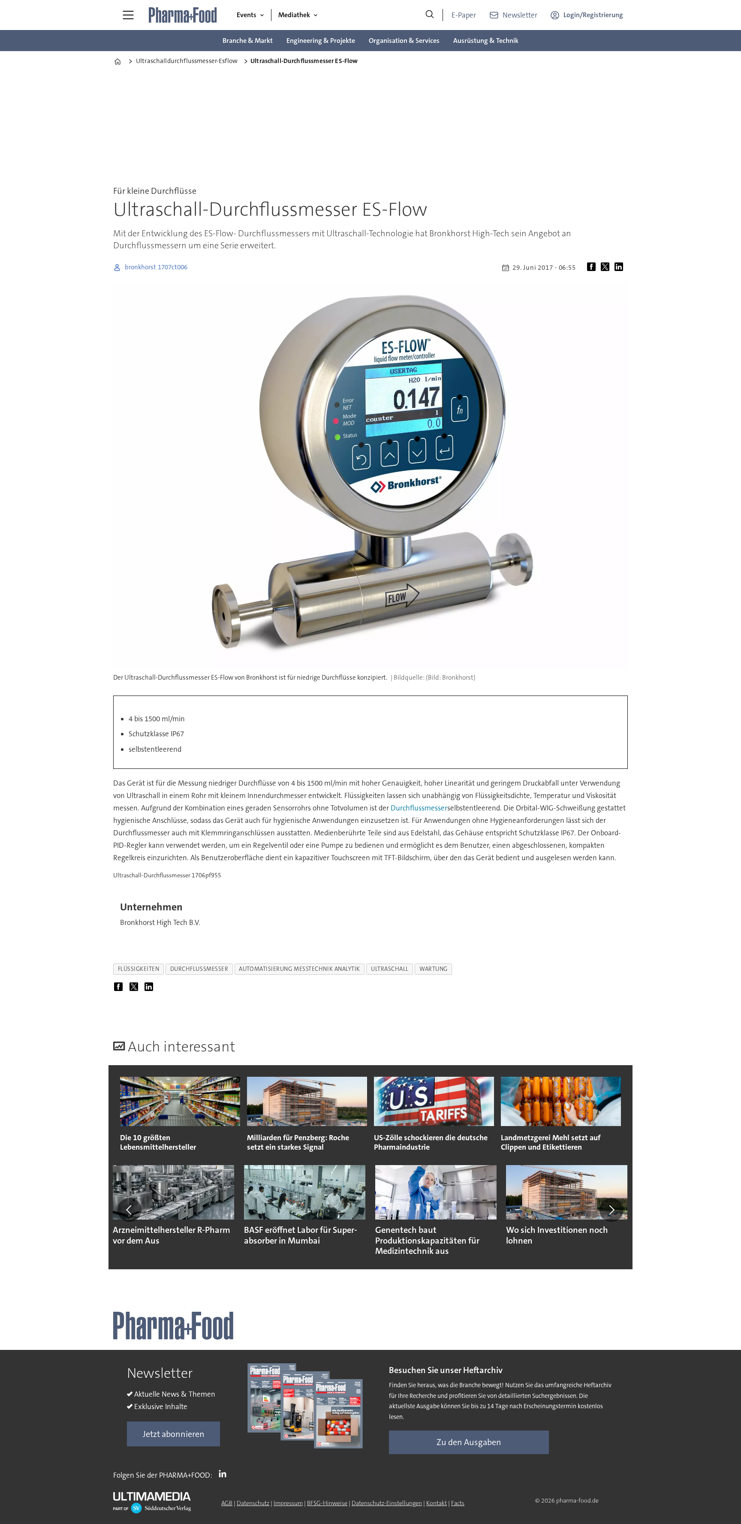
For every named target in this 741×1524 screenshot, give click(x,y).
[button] (129, 1210)
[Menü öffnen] (128, 15)
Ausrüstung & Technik (485, 40)
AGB (226, 1503)
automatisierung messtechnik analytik (299, 969)
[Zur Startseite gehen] (183, 15)
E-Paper (464, 15)
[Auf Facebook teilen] (593, 267)
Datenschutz (253, 1503)
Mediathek (294, 14)
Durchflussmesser (419, 808)
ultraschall (390, 969)
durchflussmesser (199, 969)
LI (224, 1473)
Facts (457, 1503)
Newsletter (520, 15)
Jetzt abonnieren (174, 1434)
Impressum (288, 1503)
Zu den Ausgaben (469, 1442)
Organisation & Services (404, 40)
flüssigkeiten (139, 969)
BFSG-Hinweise (327, 1503)
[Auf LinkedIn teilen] (620, 267)
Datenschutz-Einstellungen (387, 1503)
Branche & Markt (248, 40)
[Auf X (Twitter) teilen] (606, 267)
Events (246, 14)
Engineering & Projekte (320, 40)
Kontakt (436, 1503)
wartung (433, 969)
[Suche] (429, 15)
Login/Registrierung (593, 14)
